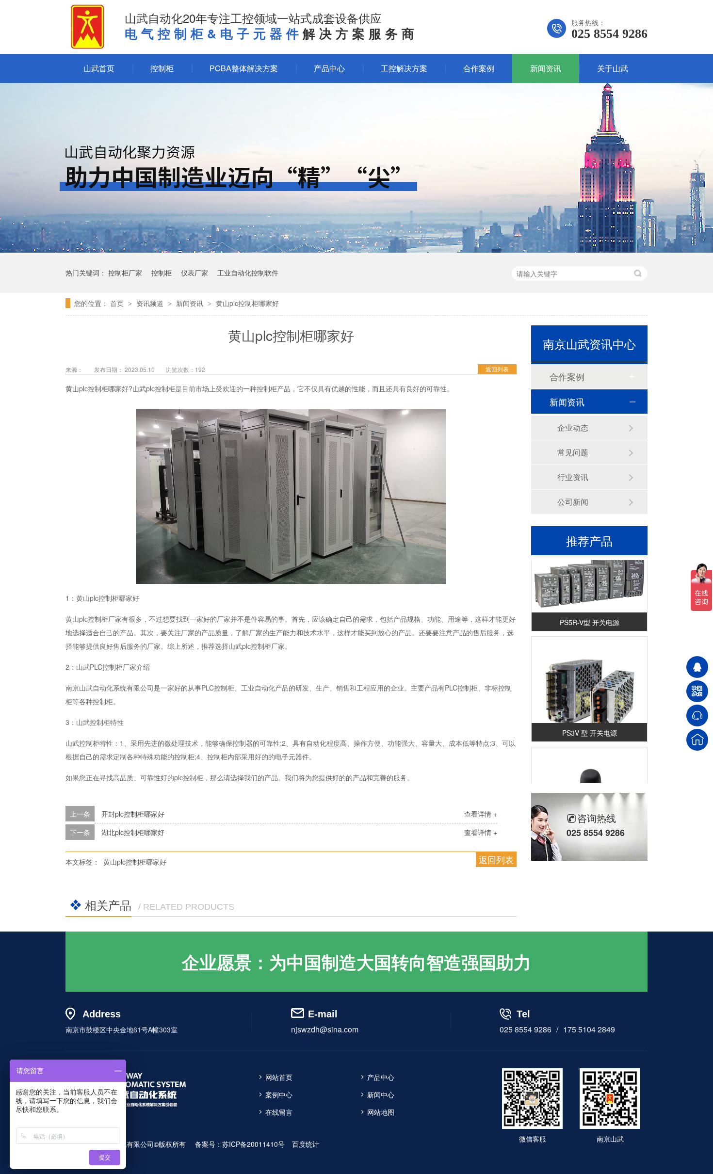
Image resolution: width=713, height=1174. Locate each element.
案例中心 (278, 1094)
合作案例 (478, 68)
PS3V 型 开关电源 (589, 726)
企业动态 (572, 427)
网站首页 (278, 1077)
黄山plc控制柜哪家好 (247, 303)
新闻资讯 (545, 68)
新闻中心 (380, 1094)
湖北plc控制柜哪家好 (132, 832)
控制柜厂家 (125, 272)
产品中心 (329, 68)
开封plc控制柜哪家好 (132, 814)
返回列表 (497, 369)
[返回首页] (697, 740)
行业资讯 (572, 476)
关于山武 (612, 68)
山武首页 (98, 68)
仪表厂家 (194, 272)
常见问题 (572, 452)
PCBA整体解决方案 (244, 68)
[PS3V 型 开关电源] (589, 688)
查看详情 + (480, 814)
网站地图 (380, 1112)
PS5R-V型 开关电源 (589, 616)
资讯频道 (150, 303)
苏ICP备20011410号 (253, 1144)
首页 (118, 303)
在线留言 (278, 1112)
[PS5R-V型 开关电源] (589, 577)
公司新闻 (572, 501)
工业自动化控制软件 (247, 272)
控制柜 (162, 68)
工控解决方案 (404, 68)
